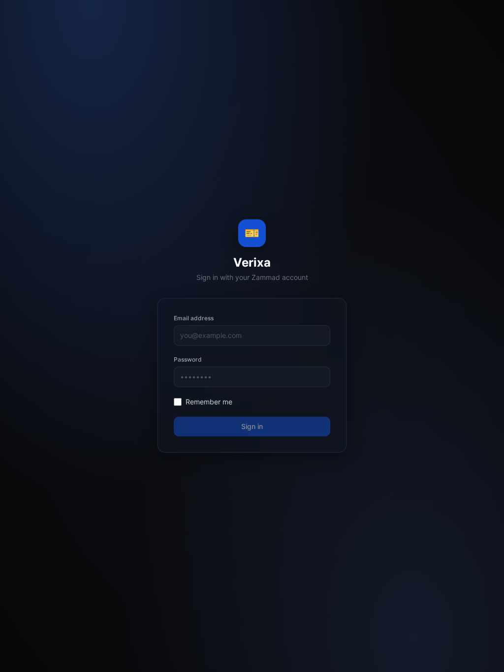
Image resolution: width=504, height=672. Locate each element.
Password (188, 359)
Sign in (252, 426)
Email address (194, 318)
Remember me (209, 401)
